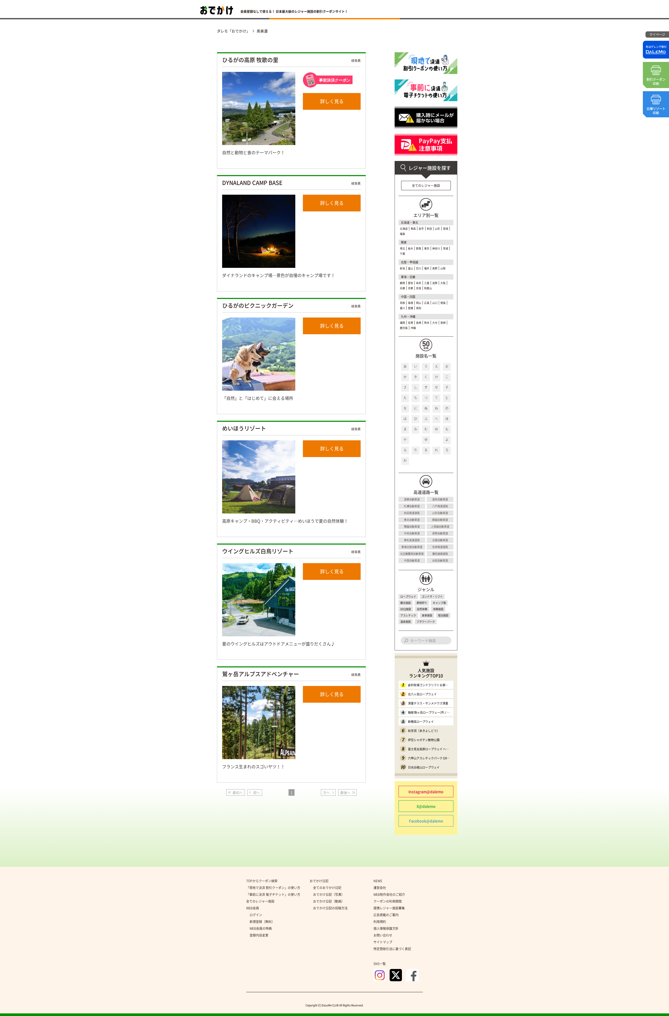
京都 (410, 288)
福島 (402, 234)
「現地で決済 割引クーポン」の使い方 (273, 887)
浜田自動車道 (440, 560)
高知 (418, 308)
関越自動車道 (412, 526)
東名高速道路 (412, 540)
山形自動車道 (440, 513)
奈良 (418, 288)
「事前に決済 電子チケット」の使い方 (273, 894)
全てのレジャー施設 (426, 185)
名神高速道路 (440, 547)
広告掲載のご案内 (386, 915)
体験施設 (438, 609)
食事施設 (427, 615)
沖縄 (413, 328)
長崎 (418, 323)
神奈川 (436, 248)
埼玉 (402, 248)
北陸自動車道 (440, 540)
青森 (413, 228)
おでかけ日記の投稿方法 (330, 908)
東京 (426, 248)
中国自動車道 (412, 560)
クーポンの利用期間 (387, 901)
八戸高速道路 (440, 506)
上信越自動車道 (440, 526)
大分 (434, 323)
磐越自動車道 (440, 520)
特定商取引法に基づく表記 (392, 948)
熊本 (426, 323)
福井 (426, 268)
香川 (402, 308)
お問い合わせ (382, 935)
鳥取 (402, 303)
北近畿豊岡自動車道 (412, 554)
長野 (434, 268)
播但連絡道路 (440, 554)
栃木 (410, 248)
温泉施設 (405, 622)
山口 (434, 303)
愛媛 (410, 308)
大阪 (443, 283)
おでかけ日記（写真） (328, 894)
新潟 (402, 268)
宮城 (445, 228)
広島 (426, 303)
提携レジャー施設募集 (389, 908)
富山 (410, 268)
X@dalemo (426, 806)
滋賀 (434, 283)
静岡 (402, 283)
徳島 (443, 303)
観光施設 (405, 603)
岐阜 (418, 283)
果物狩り (422, 603)
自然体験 (422, 609)
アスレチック (408, 615)
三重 (426, 283)
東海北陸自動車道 (411, 547)
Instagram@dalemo (425, 791)
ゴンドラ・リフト (432, 596)
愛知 (410, 283)
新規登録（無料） (262, 921)
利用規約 (379, 921)
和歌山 (428, 288)
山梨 (443, 268)
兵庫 (402, 288)
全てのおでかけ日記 (327, 887)
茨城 (445, 248)
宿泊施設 (443, 615)
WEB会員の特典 (261, 928)
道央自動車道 (440, 499)
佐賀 (410, 323)
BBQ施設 (405, 609)
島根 (410, 303)
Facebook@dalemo (426, 820)
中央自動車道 (412, 533)
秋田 (429, 228)
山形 (437, 228)
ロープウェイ (408, 596)
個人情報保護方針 (386, 928)
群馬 (418, 248)
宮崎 (443, 323)
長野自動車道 (440, 533)
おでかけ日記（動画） (328, 901)
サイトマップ (382, 942)
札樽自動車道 (412, 506)
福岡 (402, 323)
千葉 (402, 254)
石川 (418, 268)
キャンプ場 (439, 603)
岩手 (421, 228)
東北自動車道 (412, 520)
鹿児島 (404, 328)
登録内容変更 (259, 935)
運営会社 (379, 887)
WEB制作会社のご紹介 (389, 894)
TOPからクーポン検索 (262, 881)
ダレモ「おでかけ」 (233, 30)
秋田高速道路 (412, 513)
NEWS (377, 881)
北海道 (404, 228)
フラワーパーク (426, 622)
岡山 (418, 303)
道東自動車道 (412, 499)
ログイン (256, 915)
